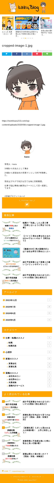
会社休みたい (29, 376)
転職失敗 (29, 346)
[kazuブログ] (27, 12)
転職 (29, 343)
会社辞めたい (29, 379)
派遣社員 (29, 367)
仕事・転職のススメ (28, 338)
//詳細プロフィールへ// (15, 196)
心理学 (28, 352)
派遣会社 (29, 363)
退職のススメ (28, 373)
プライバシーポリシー (20, 476)
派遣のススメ (28, 359)
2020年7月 (28, 307)
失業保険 (29, 382)
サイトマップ (36, 476)
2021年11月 (28, 300)
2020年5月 (28, 320)
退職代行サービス (29, 386)
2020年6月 (28, 313)
